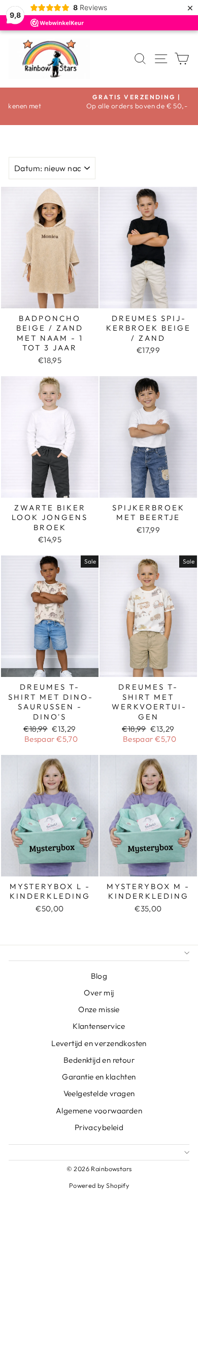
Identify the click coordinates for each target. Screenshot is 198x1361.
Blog (99, 976)
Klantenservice (99, 1026)
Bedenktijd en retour (99, 1060)
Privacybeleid (99, 1127)
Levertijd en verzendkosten (99, 1043)
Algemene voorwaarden (99, 1110)
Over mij (99, 992)
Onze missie (99, 1009)
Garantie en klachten (99, 1077)
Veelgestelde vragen (99, 1093)
